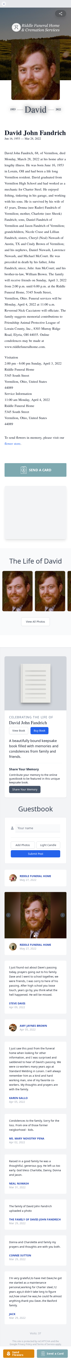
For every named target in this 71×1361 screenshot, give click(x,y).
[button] (35, 915)
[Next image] (62, 915)
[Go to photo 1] (34, 936)
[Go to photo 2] (36, 936)
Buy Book (39, 730)
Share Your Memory (24, 789)
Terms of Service (46, 1344)
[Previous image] (8, 915)
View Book (18, 730)
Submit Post (35, 853)
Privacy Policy (25, 1344)
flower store (12, 443)
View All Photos (35, 621)
